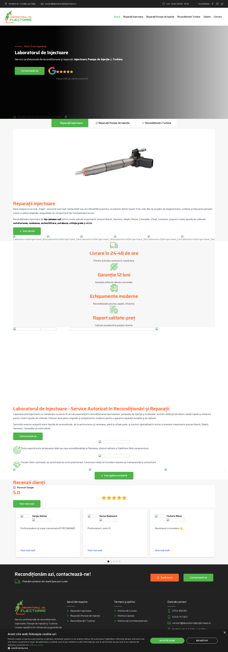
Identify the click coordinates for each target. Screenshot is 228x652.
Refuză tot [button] (202, 640)
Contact (218, 17)
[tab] (69, 123)
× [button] (224, 632)
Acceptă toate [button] (167, 640)
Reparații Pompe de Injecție (160, 17)
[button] (3, 470)
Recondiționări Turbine (188, 17)
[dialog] (114, 640)
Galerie (207, 17)
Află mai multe (36, 644)
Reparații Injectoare (133, 17)
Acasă (117, 17)
